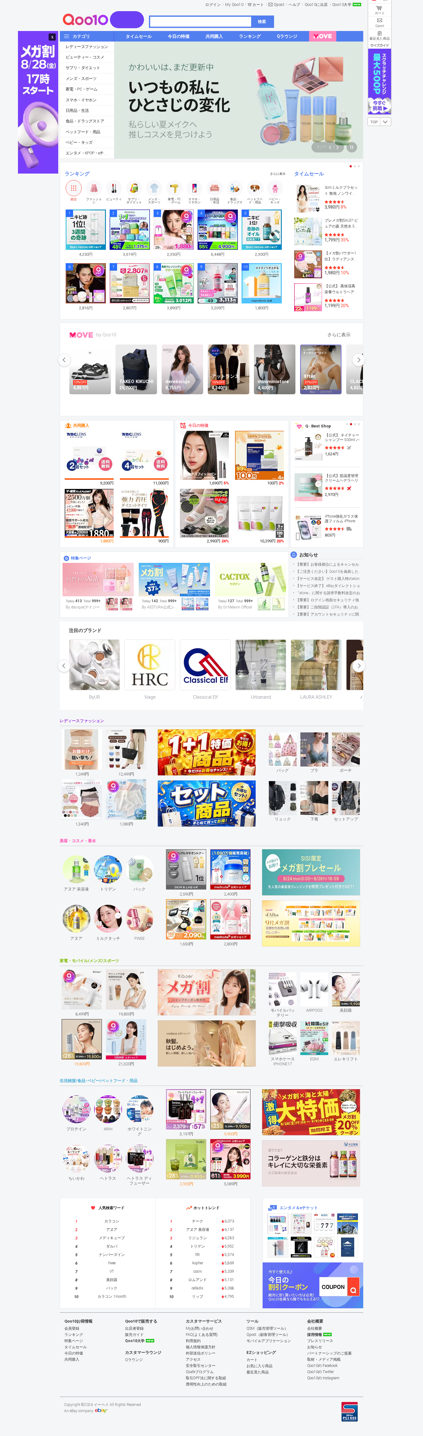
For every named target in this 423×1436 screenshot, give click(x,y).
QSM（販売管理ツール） (267, 1328)
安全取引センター (201, 1365)
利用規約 (193, 1341)
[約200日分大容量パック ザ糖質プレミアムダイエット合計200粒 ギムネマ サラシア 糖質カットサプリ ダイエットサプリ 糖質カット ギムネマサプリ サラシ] (89, 513)
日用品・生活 (77, 110)
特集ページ (81, 558)
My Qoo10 (234, 4)
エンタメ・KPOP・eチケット (90, 153)
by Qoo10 (106, 335)
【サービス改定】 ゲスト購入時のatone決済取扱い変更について (329, 579)
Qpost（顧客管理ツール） (268, 1334)
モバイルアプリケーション (268, 1341)
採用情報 (314, 1334)
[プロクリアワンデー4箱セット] (144, 455)
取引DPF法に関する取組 (206, 1378)
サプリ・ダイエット (83, 67)
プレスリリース (320, 1341)
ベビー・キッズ (79, 142)
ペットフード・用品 (83, 132)
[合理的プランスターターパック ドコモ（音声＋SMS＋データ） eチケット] (347, 1247)
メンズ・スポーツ (81, 78)
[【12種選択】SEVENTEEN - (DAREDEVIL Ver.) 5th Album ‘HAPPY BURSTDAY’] (301, 1247)
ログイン (213, 4)
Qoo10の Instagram (323, 1378)
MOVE (81, 335)
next (358, 359)
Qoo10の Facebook (322, 1365)
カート (258, 4)
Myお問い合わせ (199, 1328)
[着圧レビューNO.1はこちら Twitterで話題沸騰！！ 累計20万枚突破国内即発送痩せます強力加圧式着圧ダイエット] (144, 513)
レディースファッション (87, 46)
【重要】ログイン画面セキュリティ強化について (329, 600)
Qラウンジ (134, 1360)
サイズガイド (379, 45)
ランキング (77, 174)
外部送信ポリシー (201, 1353)
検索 (262, 21)
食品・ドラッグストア (85, 121)
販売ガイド (134, 1334)
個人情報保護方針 (201, 1347)
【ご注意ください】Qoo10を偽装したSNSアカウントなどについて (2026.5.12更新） (329, 571)
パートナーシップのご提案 (329, 1353)
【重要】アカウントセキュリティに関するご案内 (329, 614)
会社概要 (314, 1328)
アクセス (193, 1359)
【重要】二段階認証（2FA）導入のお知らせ (329, 607)
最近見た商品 (257, 1372)
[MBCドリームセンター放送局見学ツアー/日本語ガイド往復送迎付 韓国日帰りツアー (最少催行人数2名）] (347, 1223)
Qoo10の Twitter (320, 1372)
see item (288, 736)
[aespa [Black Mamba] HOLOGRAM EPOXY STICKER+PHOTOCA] (301, 1223)
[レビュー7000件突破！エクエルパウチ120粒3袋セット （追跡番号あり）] (260, 513)
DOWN (385, 122)
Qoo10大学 (342, 4)
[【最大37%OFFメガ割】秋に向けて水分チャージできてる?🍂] (174, 579)
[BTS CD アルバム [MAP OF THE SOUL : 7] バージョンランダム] (324, 1223)
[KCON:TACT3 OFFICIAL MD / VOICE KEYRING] (278, 1223)
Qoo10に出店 (316, 4)
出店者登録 (134, 1328)
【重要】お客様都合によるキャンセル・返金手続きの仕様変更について (329, 564)
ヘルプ (294, 4)
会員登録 (71, 1328)
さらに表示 (278, 173)
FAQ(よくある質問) (202, 1334)
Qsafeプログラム (200, 1372)
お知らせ (308, 555)
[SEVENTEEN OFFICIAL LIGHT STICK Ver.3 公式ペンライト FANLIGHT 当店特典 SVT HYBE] (278, 1247)
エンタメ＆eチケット (299, 1207)
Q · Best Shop (318, 426)
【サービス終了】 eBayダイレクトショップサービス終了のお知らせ (329, 586)
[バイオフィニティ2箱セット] (89, 455)
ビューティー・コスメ (85, 57)
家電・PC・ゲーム (82, 89)
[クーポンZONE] (313, 1285)
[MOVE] (322, 36)
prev (64, 359)
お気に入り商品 (259, 1366)
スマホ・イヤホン (81, 100)
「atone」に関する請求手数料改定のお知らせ (329, 593)
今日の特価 (198, 425)
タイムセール (309, 174)
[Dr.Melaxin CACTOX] (250, 579)
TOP (374, 122)
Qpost (279, 4)
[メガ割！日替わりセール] (98, 579)
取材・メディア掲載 (324, 1359)
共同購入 (81, 425)
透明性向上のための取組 (206, 1384)
